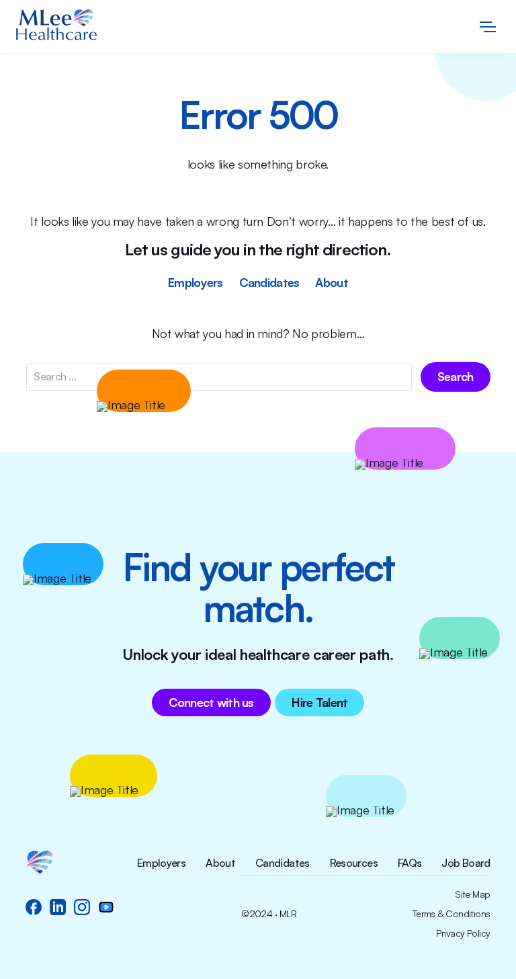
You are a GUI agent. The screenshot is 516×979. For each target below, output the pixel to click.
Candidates (269, 282)
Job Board (465, 863)
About (331, 282)
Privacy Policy (463, 933)
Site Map (472, 894)
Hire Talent (319, 702)
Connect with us (211, 702)
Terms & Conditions (451, 913)
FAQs (409, 863)
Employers (195, 282)
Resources (354, 863)
